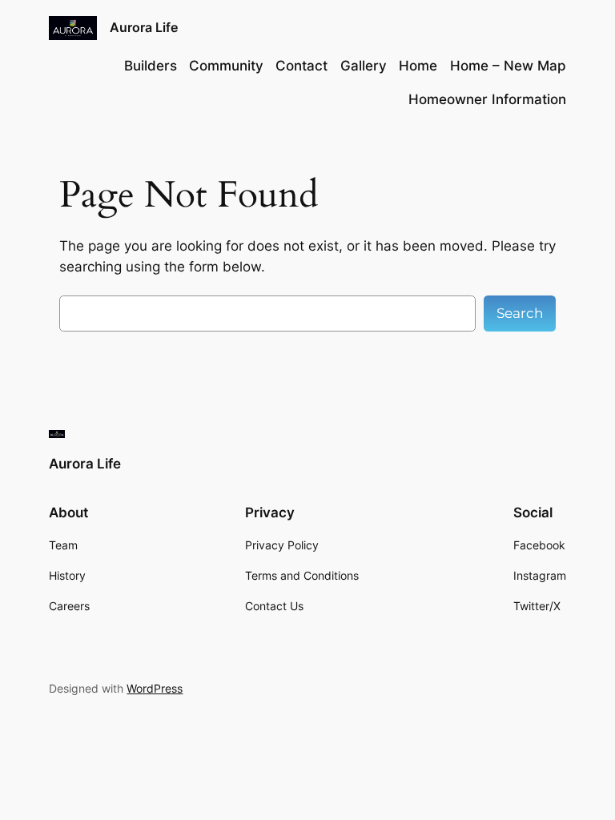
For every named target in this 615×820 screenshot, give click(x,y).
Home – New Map (508, 66)
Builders (150, 66)
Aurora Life (144, 27)
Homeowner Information (487, 99)
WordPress (155, 688)
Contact (301, 66)
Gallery (363, 66)
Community (226, 66)
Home (418, 66)
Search (519, 313)
